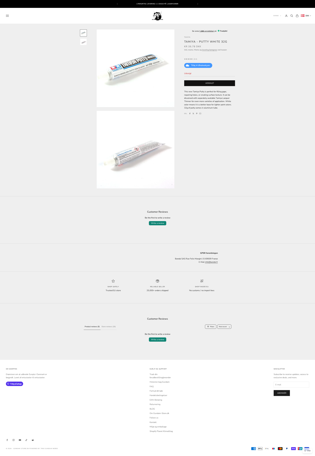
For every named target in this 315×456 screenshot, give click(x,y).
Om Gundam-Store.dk (159, 413)
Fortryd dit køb (156, 391)
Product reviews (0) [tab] (92, 326)
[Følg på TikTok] (26, 440)
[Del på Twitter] (193, 113)
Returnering (155, 404)
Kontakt (153, 422)
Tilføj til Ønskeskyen (200, 65)
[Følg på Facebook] (7, 440)
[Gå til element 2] (83, 41)
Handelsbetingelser (158, 395)
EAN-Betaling (156, 400)
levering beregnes (209, 49)
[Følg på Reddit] (33, 440)
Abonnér (281, 393)
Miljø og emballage (158, 426)
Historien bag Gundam (160, 382)
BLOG (152, 409)
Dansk (276, 16)
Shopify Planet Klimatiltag (161, 431)
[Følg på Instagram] (13, 440)
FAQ (152, 386)
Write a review (157, 223)
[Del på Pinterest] (197, 113)
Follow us (154, 417)
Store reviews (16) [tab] (109, 326)
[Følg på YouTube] (20, 440)
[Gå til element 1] (83, 33)
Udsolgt (209, 83)
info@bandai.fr (211, 262)
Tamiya (187, 37)
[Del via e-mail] (200, 113)
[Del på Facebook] (190, 113)
